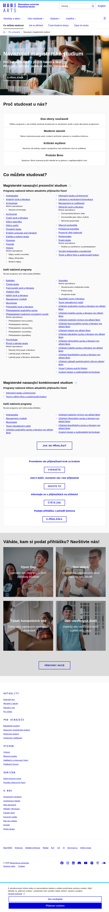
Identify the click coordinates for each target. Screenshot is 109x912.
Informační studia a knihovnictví (73, 196)
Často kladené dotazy (58, 25)
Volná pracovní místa (12, 778)
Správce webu (9, 866)
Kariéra (9, 772)
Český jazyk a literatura (17, 218)
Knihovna (19, 848)
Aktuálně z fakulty (10, 703)
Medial (45, 848)
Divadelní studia (13, 229)
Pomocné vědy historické (70, 233)
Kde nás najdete (10, 821)
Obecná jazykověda (67, 225)
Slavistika (63, 280)
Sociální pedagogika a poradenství (74, 251)
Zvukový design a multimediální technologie (79, 372)
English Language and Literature (21, 233)
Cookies (21, 866)
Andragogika (12, 196)
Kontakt (6, 825)
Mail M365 (7, 848)
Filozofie (10, 244)
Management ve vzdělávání (71, 203)
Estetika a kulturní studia (17, 237)
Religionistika (64, 236)
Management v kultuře (16, 299)
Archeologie (11, 203)
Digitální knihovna (32, 848)
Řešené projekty (10, 756)
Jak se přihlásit (36, 25)
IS (64, 848)
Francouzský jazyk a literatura (20, 288)
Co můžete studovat (13, 25)
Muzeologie (11, 303)
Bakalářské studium (11, 726)
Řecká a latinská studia (17, 343)
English (102, 6)
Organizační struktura (12, 797)
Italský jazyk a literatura (17, 295)
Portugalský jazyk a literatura (19, 307)
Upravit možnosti (15, 894)
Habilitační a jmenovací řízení (15, 760)
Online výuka (85, 848)
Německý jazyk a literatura (70, 207)
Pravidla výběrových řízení (14, 782)
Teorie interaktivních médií (70, 302)
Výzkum (8, 746)
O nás (7, 790)
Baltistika (10, 280)
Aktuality (11, 693)
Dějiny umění (12, 225)
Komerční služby (10, 817)
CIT (58, 848)
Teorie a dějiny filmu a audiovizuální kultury (78, 255)
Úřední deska (9, 829)
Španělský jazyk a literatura (71, 299)
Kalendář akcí (9, 699)
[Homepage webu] (21, 7)
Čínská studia (12, 284)
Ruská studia (64, 240)
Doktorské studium (11, 734)
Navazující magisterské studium (16, 730)
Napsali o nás (9, 708)
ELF (52, 848)
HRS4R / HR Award (11, 809)
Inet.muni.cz (72, 848)
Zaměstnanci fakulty (11, 801)
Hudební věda (12, 292)
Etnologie (10, 240)
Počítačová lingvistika (68, 229)
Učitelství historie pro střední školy (74, 330)
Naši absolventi (9, 805)
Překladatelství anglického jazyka (21, 310)
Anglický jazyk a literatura (18, 199)
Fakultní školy (9, 813)
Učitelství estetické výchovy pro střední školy (79, 320)
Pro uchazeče (13, 719)
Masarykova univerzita (19, 863)
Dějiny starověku (14, 222)
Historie (9, 248)
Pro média (7, 711)
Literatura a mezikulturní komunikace (75, 199)
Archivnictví (11, 214)
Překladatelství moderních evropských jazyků (27, 314)
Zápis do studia (81, 25)
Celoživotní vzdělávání (12, 738)
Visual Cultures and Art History (72, 368)
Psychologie (12, 340)
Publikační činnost (10, 764)
